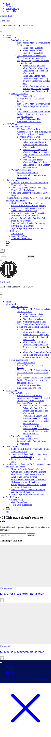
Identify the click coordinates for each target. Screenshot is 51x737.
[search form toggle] (2, 251)
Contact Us (11, 11)
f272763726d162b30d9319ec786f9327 (22, 593)
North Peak (5, 20)
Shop (8, 3)
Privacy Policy (12, 8)
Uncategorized (6, 588)
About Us (10, 6)
